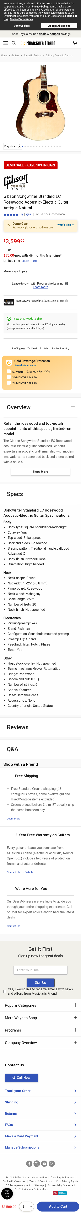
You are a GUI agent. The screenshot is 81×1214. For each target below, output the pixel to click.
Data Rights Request (63, 1177)
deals (43, 34)
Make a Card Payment (21, 1136)
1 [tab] (22, 147)
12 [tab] (54, 147)
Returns (11, 1114)
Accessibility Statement (61, 1185)
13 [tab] (57, 147)
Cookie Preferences (21, 19)
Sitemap (39, 1185)
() (13, 215)
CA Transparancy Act (18, 1185)
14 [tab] (60, 147)
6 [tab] (37, 147)
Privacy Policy (40, 6)
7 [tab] (40, 147)
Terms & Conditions (40, 1181)
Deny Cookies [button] (22, 25)
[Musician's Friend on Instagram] (51, 1163)
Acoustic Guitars (32, 55)
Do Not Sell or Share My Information (26, 1177)
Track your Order (18, 1091)
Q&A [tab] (12, 749)
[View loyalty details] (66, 301)
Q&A (29, 214)
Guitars (15, 55)
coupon (55, 34)
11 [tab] (51, 147)
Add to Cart (58, 1206)
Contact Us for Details (20, 872)
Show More (41, 471)
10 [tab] (48, 147)
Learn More (13, 818)
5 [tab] (34, 147)
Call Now (23, 1078)
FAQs (9, 1125)
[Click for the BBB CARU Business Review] (60, 1193)
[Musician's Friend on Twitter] (36, 1163)
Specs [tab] (15, 494)
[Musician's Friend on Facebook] (29, 1163)
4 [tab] (31, 147)
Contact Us (13, 926)
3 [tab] (28, 147)
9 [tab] (45, 147)
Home (4, 55)
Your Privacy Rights (67, 1181)
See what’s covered (25, 365)
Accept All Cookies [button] (59, 25)
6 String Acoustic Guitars (59, 55)
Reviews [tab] (18, 727)
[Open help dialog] (7, 1194)
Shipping (11, 1102)
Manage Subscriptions (22, 1147)
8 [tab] (42, 147)
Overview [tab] (19, 407)
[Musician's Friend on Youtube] (44, 1163)
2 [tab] (25, 147)
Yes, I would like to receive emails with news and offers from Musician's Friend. (40, 991)
